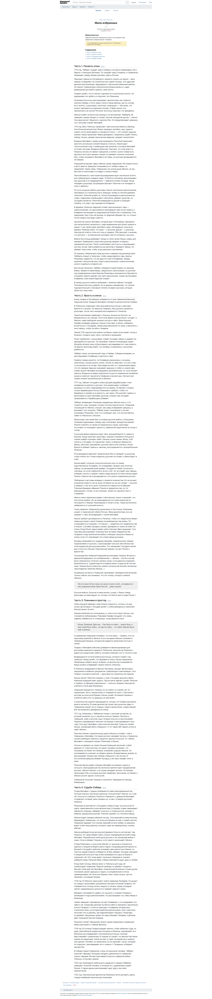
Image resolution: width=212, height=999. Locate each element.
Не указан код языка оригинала (106, 982)
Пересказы (65, 7)
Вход (150, 2)
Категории (65, 982)
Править (107, 10)
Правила (82, 7)
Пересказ (98, 10)
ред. (103, 66)
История (115, 10)
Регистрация (142, 2)
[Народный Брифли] (65, 2)
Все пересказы (67, 985)
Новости (91, 7)
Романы (119, 982)
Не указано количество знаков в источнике (134, 982)
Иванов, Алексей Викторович (106, 19)
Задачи (74, 7)
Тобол (109, 31)
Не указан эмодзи (74, 982)
